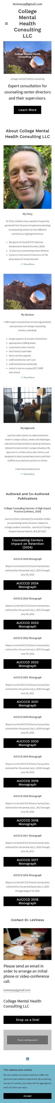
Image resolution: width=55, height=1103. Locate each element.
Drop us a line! (27, 1020)
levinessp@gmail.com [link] (27, 4)
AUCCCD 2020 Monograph (27, 743)
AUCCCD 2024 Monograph (27, 585)
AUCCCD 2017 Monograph (27, 861)
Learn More (27, 110)
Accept (27, 1096)
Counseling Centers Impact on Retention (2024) (27, 543)
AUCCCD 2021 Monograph (27, 703)
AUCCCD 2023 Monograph (27, 624)
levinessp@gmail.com (17, 990)
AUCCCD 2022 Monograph (27, 664)
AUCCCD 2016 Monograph (27, 901)
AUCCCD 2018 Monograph (27, 822)
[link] (27, 23)
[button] (7, 23)
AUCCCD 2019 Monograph (27, 782)
